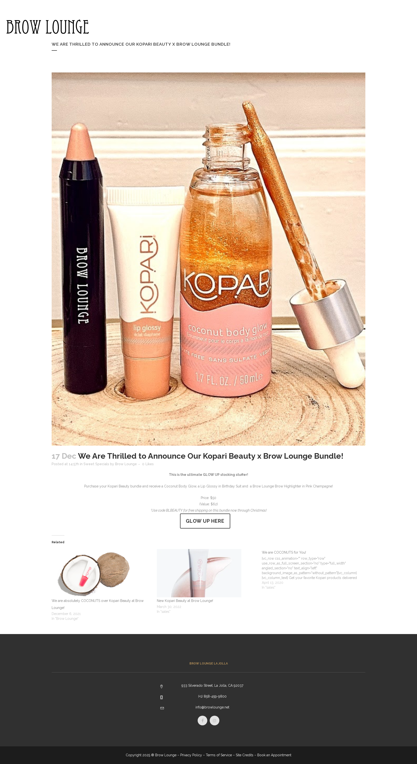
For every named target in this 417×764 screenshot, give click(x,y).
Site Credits (244, 755)
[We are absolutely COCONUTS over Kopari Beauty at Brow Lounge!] (102, 573)
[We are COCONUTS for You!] (314, 569)
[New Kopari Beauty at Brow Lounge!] (207, 573)
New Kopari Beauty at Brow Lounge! (185, 601)
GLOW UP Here (205, 521)
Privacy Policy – (192, 755)
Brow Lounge (126, 464)
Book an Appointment (274, 755)
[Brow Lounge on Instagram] (389, 24)
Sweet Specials (96, 464)
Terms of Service (219, 755)
